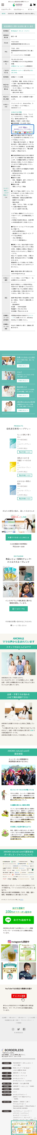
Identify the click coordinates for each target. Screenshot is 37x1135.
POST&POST (17, 1063)
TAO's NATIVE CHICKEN (20, 1108)
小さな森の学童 (24, 1083)
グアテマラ (16, 1113)
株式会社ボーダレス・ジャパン (20, 31)
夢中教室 (15, 1083)
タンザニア (16, 1115)
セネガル (15, 1119)
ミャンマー (27, 1111)
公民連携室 (16, 1089)
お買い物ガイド (22, 1017)
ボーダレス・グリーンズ (20, 1075)
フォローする (20, 609)
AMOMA (15, 1101)
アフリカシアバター (18, 1104)
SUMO (32, 1086)
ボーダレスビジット (18, 1080)
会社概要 (4, 1017)
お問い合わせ (12, 1017)
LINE (32, 730)
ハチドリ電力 (17, 1065)
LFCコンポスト (27, 1063)
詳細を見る (22, 366)
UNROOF (16, 1086)
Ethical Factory (30, 1106)
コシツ (15, 1092)
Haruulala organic (18, 1106)
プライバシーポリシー (26, 1020)
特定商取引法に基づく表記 (11, 1020)
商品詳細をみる (24, 452)
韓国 (31, 1119)
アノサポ (23, 1073)
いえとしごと (24, 1086)
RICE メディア (17, 1068)
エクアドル (24, 1113)
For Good (26, 1068)
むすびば (28, 1080)
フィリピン (24, 1115)
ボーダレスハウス (18, 1078)
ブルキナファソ (17, 1117)
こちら (21, 899)
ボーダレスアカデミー (19, 1094)
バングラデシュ (17, 1111)
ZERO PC (16, 1073)
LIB (27, 1101)
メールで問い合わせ (20, 625)
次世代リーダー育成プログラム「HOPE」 (22, 1098)
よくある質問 (31, 1017)
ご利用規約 (18, 1023)
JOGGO (22, 1101)
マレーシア (27, 1117)
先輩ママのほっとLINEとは (18, 537)
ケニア (22, 1119)
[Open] (10, 573)
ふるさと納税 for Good (19, 1070)
